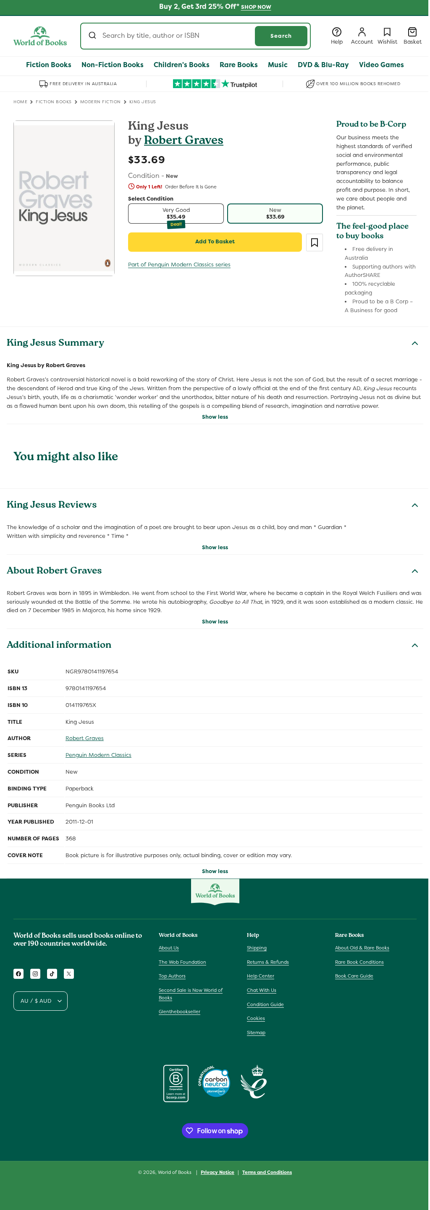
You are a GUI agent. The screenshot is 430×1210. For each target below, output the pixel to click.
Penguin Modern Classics (98, 755)
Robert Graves (183, 141)
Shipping (257, 947)
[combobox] (195, 36)
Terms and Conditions (267, 1172)
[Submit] (93, 36)
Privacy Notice (217, 1172)
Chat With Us (261, 990)
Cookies (256, 1018)
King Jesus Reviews (52, 506)
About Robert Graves (54, 572)
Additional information (59, 646)
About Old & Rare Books (362, 947)
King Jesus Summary (55, 344)
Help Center (260, 975)
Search (281, 36)
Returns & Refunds (268, 962)
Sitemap (256, 1032)
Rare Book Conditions (359, 962)
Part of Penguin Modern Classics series (179, 264)
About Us (169, 947)
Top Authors (172, 975)
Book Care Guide (354, 975)
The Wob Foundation (182, 962)
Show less (215, 417)
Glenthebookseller (179, 1011)
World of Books (175, 1172)
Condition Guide (265, 1004)
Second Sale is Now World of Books (191, 994)
